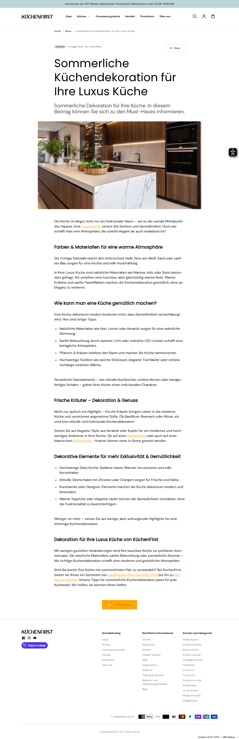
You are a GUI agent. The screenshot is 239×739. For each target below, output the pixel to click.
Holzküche (188, 665)
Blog (144, 689)
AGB (144, 659)
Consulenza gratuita (113, 649)
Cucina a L (189, 670)
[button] (210, 737)
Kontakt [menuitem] (130, 16)
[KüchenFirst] (37, 631)
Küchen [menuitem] (81, 16)
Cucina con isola (192, 680)
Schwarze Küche (192, 644)
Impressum (148, 644)
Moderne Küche (192, 695)
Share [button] (177, 48)
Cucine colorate (192, 654)
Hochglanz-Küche (193, 659)
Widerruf (147, 670)
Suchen (146, 639)
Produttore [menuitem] (147, 16)
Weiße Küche (190, 639)
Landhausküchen (121, 575)
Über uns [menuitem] (165, 16)
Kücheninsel (137, 436)
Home (57, 31)
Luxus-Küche (190, 690)
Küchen (106, 644)
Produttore (108, 659)
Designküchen (147, 575)
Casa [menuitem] (68, 16)
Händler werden (151, 654)
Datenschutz (149, 665)
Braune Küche (190, 649)
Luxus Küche (91, 226)
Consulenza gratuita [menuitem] (108, 16)
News (68, 31)
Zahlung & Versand (153, 675)
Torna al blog (123, 605)
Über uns (107, 665)
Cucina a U (189, 675)
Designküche (190, 700)
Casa (105, 639)
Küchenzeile (82, 441)
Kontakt (106, 654)
